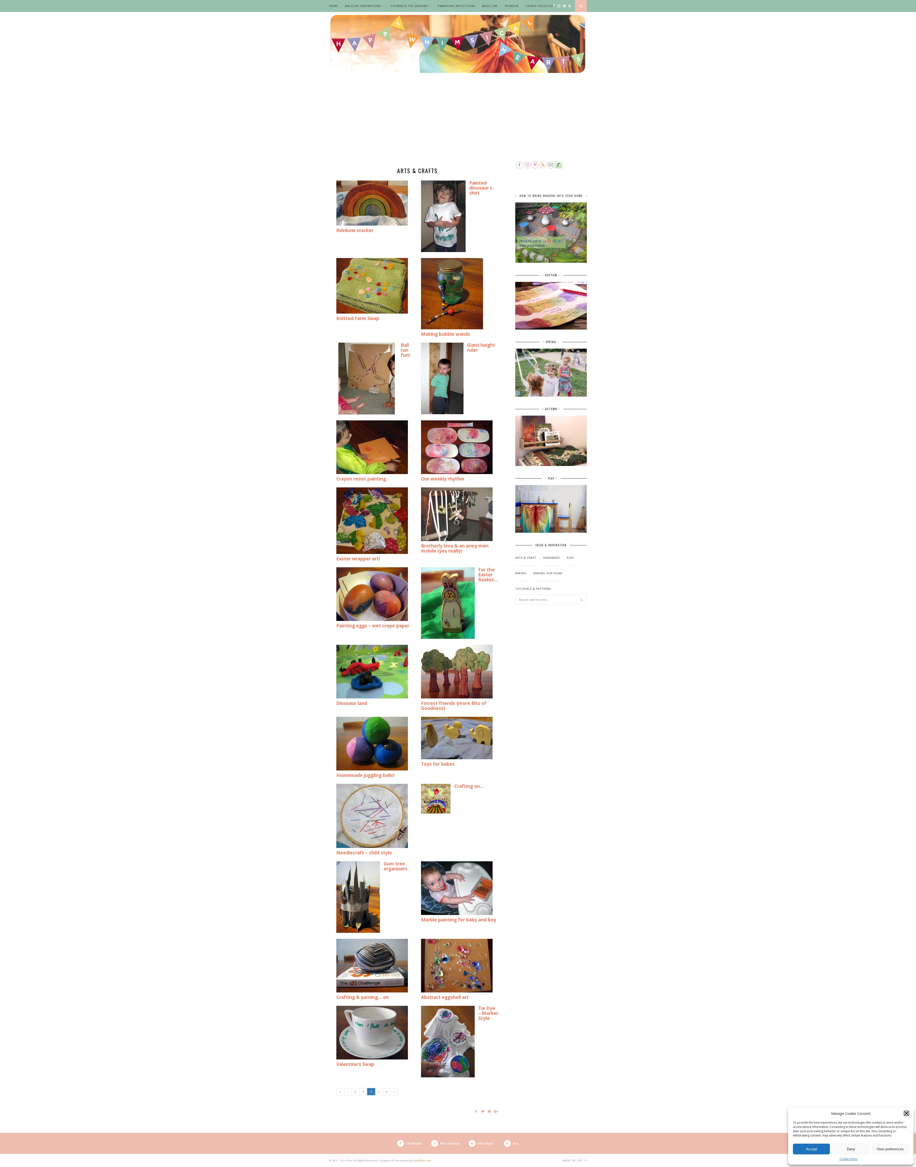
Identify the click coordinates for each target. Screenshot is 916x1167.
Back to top (573, 1160)
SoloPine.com (422, 1160)
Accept (811, 1149)
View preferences (890, 1149)
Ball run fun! (405, 350)
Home (333, 6)
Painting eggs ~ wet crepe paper (372, 626)
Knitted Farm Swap (357, 318)
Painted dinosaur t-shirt (481, 188)
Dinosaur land (351, 703)
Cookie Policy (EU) (540, 6)
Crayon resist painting (361, 479)
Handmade (551, 557)
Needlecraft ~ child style (364, 853)
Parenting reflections (456, 6)
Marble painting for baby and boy (458, 920)
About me (490, 6)
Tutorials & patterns (533, 588)
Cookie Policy (848, 1159)
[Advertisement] (458, 124)
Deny (851, 1149)
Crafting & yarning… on (362, 997)
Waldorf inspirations (363, 6)
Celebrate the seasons (409, 6)
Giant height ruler (481, 347)
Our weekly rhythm (442, 479)
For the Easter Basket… (488, 575)
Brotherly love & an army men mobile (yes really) (455, 548)
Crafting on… (469, 786)
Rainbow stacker (355, 230)
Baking (520, 573)
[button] (906, 1113)
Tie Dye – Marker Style (488, 1013)
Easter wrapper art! (358, 559)
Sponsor (512, 6)
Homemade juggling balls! (365, 775)
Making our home (547, 573)
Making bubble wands (445, 334)
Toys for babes (438, 764)
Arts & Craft (525, 557)
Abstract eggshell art (445, 997)
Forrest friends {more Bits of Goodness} (453, 705)
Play (570, 557)
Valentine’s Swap (355, 1064)
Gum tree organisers (395, 866)
